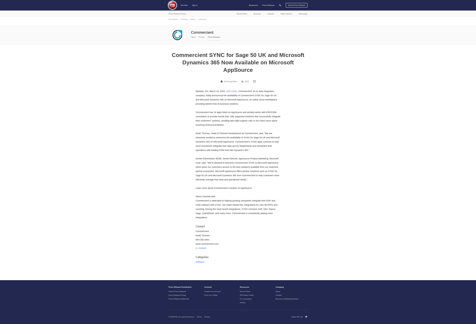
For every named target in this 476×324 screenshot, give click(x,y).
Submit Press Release (296, 5)
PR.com (232, 91)
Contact (202, 37)
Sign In (195, 5)
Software (192, 19)
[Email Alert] (222, 81)
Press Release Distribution (179, 299)
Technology (184, 19)
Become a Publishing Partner (287, 299)
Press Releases (173, 19)
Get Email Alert (230, 82)
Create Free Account (212, 291)
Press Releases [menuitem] (268, 5)
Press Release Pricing (177, 295)
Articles (243, 303)
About (193, 37)
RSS (247, 82)
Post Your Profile (210, 295)
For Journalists (246, 299)
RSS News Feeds (247, 295)
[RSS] (243, 81)
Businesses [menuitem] (253, 5)
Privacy (207, 317)
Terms (199, 317)
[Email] (254, 81)
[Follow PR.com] (305, 316)
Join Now (184, 5)
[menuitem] (280, 5)
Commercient (202, 19)
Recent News (245, 291)
